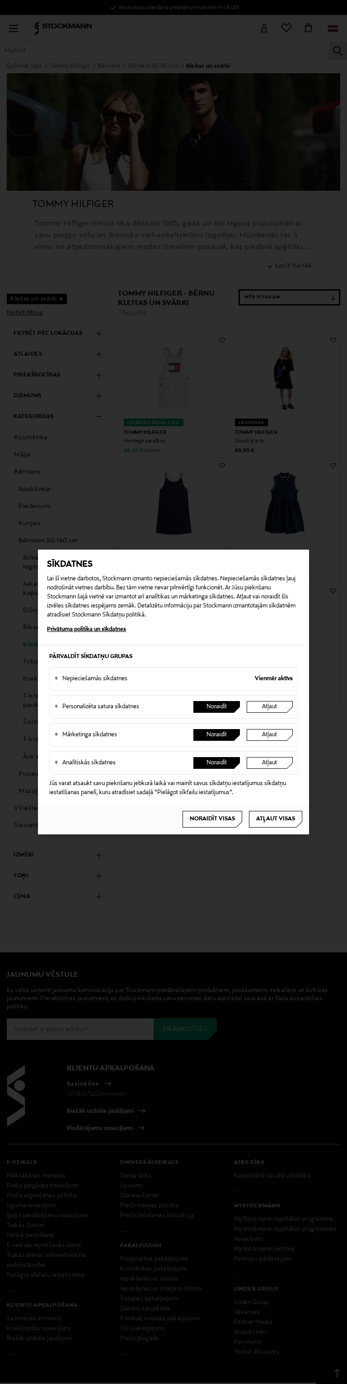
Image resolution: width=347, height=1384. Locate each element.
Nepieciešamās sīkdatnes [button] (90, 679)
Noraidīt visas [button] (212, 819)
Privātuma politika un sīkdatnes (86, 629)
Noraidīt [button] (216, 707)
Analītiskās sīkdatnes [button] (85, 763)
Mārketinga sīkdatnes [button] (85, 735)
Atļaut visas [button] (275, 819)
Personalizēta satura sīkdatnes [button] (96, 707)
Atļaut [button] (269, 707)
